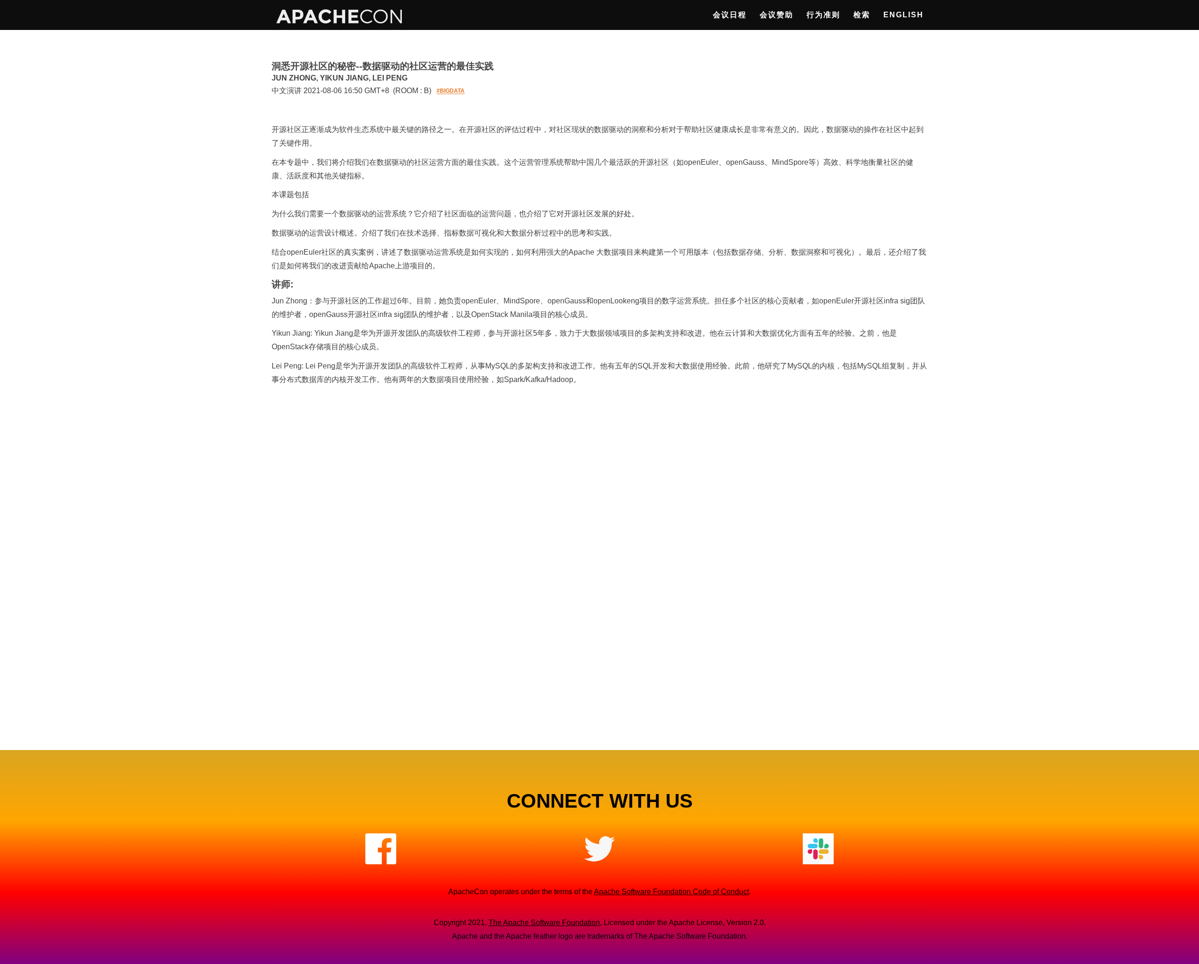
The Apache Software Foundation (544, 923)
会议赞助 (776, 15)
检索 (861, 15)
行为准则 (823, 15)
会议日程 (730, 15)
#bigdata (451, 91)
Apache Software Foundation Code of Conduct (671, 892)
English (903, 15)
